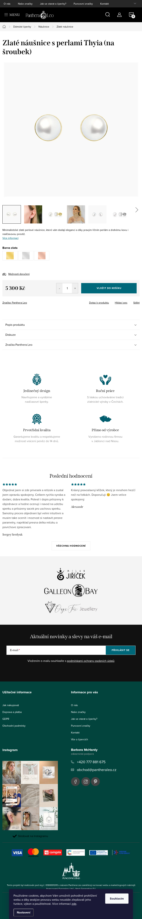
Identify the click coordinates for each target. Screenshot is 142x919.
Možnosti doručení (19, 274)
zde (74, 904)
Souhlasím (117, 898)
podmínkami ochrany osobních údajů (90, 661)
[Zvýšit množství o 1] (75, 288)
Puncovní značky (83, 4)
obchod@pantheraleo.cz (96, 769)
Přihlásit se (121, 650)
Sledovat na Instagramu (33, 836)
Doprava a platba (12, 712)
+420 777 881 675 (91, 762)
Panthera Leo (75, 781)
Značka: (14, 302)
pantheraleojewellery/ (85, 781)
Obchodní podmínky (14, 725)
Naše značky (25, 4)
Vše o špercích (79, 739)
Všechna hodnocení (71, 546)
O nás (7, 4)
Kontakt (104, 4)
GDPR (5, 719)
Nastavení (23, 912)
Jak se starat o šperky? (53, 4)
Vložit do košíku (109, 288)
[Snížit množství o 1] (59, 288)
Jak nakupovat (10, 705)
